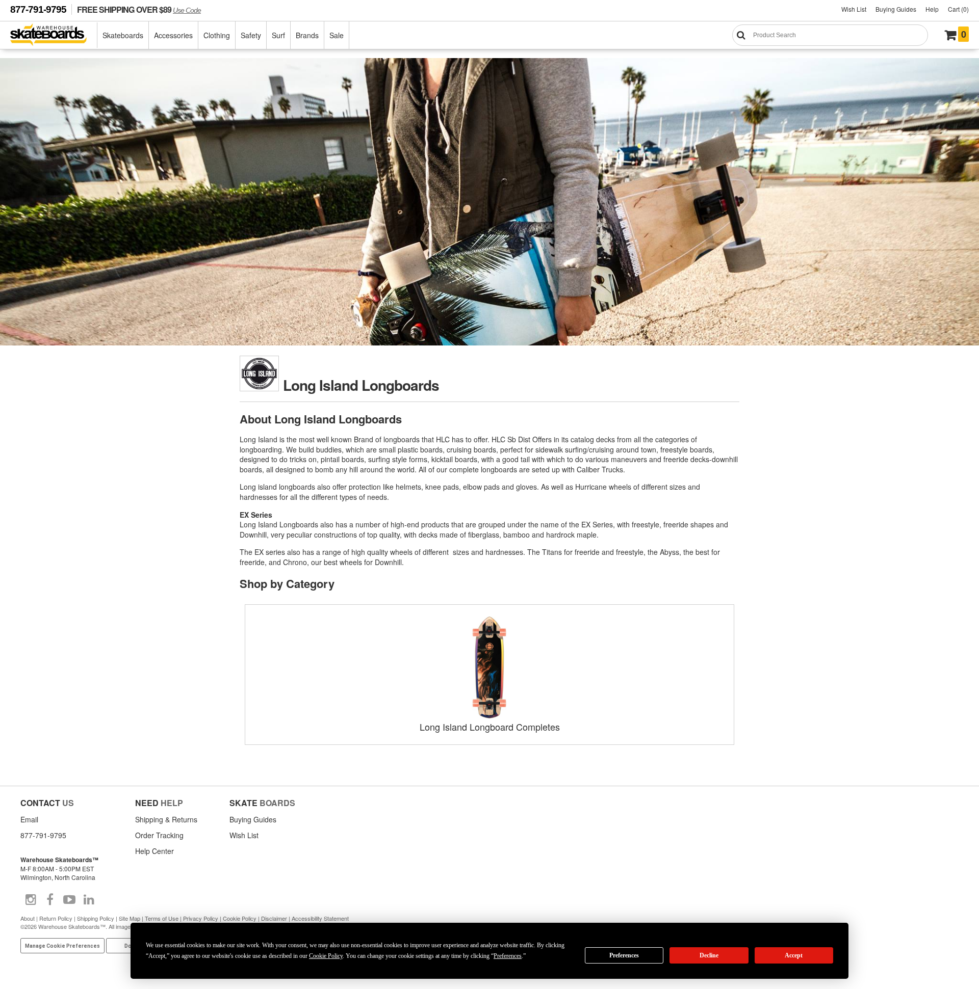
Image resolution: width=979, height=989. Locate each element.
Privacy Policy (200, 918)
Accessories (173, 35)
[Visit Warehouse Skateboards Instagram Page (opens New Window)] (30, 899)
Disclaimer (274, 918)
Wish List (853, 9)
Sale (336, 35)
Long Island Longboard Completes (490, 726)
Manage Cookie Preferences (62, 946)
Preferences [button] (508, 955)
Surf (278, 35)
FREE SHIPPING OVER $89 (139, 9)
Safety (251, 35)
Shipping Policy (95, 918)
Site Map (129, 918)
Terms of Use (161, 918)
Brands (307, 35)
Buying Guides (895, 9)
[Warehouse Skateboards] (53, 35)
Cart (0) (958, 9)
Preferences (624, 955)
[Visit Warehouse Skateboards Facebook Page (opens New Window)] (50, 899)
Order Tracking (159, 835)
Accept (794, 955)
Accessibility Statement (320, 918)
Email (29, 819)
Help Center (154, 851)
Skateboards (122, 35)
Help (932, 9)
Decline (709, 955)
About (27, 918)
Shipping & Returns (166, 819)
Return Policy (55, 918)
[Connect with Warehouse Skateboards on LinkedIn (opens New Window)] (88, 899)
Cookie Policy (239, 918)
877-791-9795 (38, 9)
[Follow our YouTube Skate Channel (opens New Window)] (69, 899)
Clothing (216, 35)
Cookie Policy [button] (326, 955)
